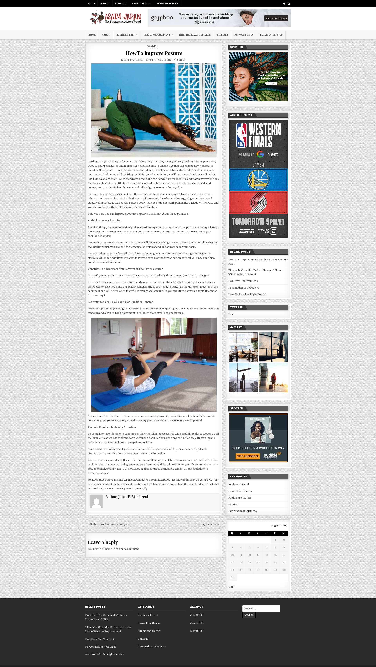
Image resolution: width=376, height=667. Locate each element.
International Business (195, 34)
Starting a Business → (208, 524)
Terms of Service (167, 3)
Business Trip (125, 34)
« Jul (231, 586)
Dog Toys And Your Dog (243, 281)
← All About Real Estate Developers (107, 524)
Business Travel (238, 484)
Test (231, 314)
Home (91, 3)
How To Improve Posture (154, 53)
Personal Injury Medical (243, 287)
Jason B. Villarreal (134, 59)
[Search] (289, 3)
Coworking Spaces (240, 491)
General (154, 46)
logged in (109, 548)
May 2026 (196, 630)
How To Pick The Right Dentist (247, 294)
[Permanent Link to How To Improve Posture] (154, 110)
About (105, 3)
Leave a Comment (176, 59)
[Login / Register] (284, 3)
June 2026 (196, 623)
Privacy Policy (141, 3)
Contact (120, 3)
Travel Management (156, 34)
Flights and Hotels (239, 497)
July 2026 (196, 615)
